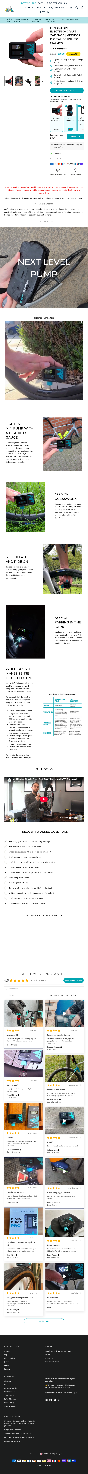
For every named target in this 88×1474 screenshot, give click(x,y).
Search (47, 1355)
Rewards (44, 12)
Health (41, 7)
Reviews (59, 7)
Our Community (9, 1392)
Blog (5, 1385)
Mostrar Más (28, 1041)
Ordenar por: (57, 995)
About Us (7, 1381)
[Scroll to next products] (81, 117)
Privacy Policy (9, 1403)
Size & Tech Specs (44, 222)
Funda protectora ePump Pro (70, 121)
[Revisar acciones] (40, 1030)
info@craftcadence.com (12, 1430)
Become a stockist (10, 1388)
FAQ (51, 7)
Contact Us (49, 1358)
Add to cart (75, 137)
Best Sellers (28, 3)
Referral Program (10, 1399)
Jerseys (28, 7)
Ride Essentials (56, 3)
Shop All (7, 1351)
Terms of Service (10, 1406)
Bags (41, 3)
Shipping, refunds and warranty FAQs (58, 1351)
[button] (45, 980)
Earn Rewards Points (52, 1362)
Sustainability (9, 1395)
